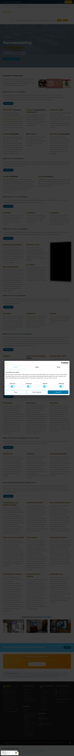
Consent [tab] (15, 367)
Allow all (58, 392)
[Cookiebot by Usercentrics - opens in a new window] (62, 363)
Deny (15, 392)
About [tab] (58, 367)
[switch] (29, 386)
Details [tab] (37, 367)
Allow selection (37, 392)
